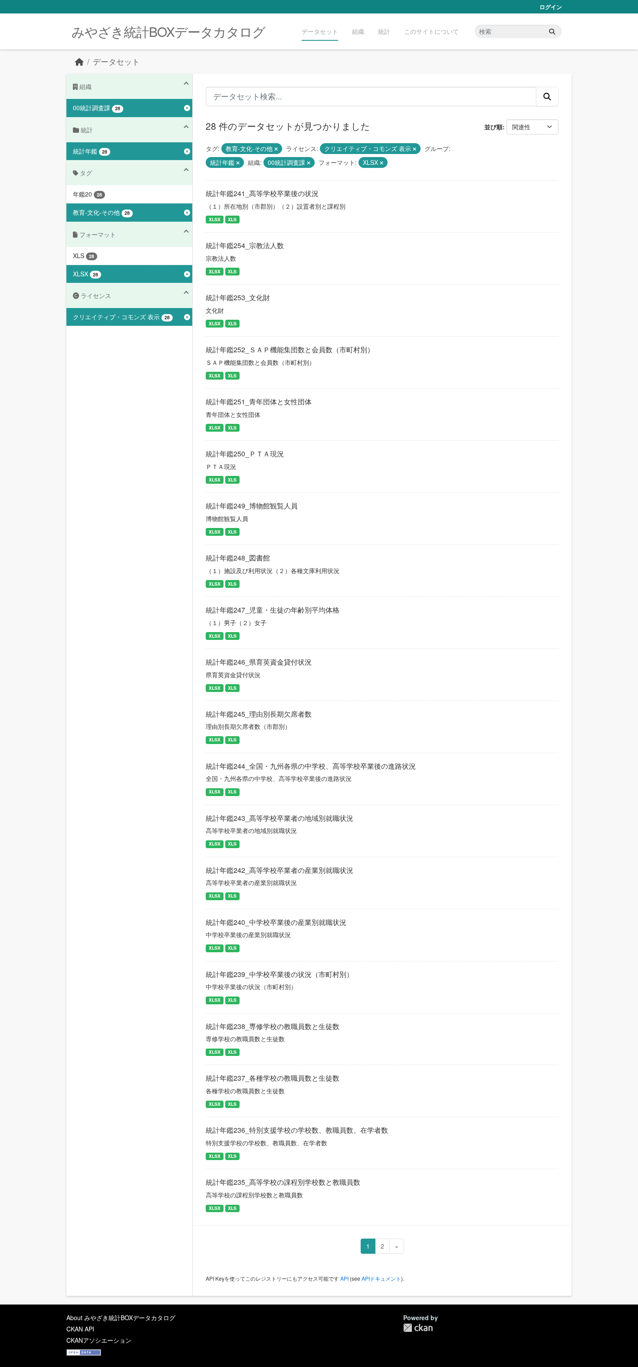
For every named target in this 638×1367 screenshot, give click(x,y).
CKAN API (80, 1328)
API (344, 1278)
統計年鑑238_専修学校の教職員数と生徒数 (272, 1026)
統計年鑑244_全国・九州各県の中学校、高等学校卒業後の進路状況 (311, 766)
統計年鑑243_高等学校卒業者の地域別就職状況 (279, 818)
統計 (384, 31)
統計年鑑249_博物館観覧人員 (252, 506)
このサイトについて (431, 31)
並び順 (493, 126)
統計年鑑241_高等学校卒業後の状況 (262, 193)
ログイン (550, 7)
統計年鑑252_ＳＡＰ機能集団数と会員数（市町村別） (290, 349)
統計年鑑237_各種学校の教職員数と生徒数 (272, 1078)
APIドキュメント (381, 1278)
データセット (320, 31)
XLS (232, 219)
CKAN (418, 1327)
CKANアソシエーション (99, 1340)
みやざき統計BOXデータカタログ (168, 31)
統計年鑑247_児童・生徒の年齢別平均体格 (272, 610)
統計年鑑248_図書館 (238, 558)
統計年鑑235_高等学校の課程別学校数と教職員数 (283, 1182)
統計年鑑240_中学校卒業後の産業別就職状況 (276, 922)
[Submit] (552, 31)
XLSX (214, 219)
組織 (358, 31)
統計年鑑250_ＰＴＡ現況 (245, 454)
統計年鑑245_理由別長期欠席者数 (259, 714)
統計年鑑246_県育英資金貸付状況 (259, 662)
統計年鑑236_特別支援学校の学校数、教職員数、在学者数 (297, 1130)
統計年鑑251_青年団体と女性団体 (259, 401)
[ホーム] (79, 61)
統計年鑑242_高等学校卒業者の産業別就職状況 (279, 870)
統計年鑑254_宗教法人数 (245, 245)
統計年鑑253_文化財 (238, 297)
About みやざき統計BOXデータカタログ (120, 1317)
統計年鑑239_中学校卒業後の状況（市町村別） (279, 974)
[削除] (276, 148)
